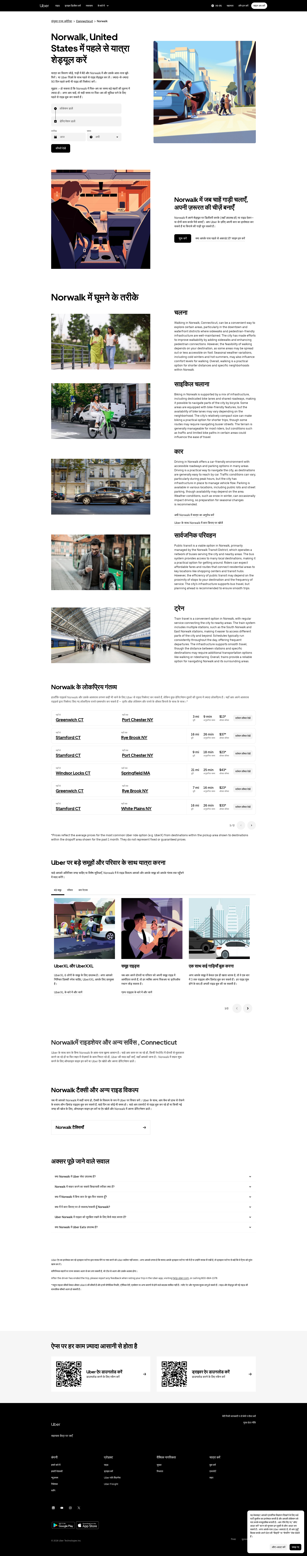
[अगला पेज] (251, 825)
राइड (57, 5)
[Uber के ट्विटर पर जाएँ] (79, 1508)
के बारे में (101, 5)
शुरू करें (183, 238)
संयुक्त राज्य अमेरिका (61, 21)
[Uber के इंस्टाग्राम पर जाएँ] (70, 1508)
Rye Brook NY (134, 737)
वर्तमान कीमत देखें (243, 718)
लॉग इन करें (243, 5)
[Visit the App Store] (87, 1525)
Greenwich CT (70, 719)
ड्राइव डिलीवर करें (73, 5)
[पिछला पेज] (241, 825)
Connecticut (84, 21)
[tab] (93, 890)
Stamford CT (68, 737)
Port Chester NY (137, 719)
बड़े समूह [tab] (57, 890)
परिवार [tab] (70, 890)
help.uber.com (181, 1278)
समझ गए (295, 1547)
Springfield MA (135, 773)
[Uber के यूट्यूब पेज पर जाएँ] (62, 1508)
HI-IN (219, 5)
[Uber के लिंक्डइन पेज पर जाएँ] (53, 1508)
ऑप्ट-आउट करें (278, 1547)
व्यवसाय (89, 5)
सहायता (230, 5)
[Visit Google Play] (63, 1525)
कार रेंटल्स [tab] (83, 890)
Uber (44, 5)
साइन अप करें (259, 5)
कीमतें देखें (61, 148)
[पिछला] (237, 1008)
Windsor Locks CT (73, 773)
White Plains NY (136, 808)
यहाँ (296, 1529)
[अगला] (247, 1008)
